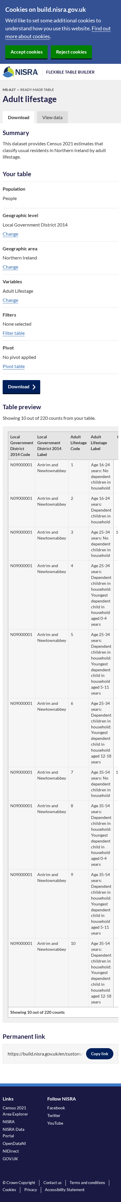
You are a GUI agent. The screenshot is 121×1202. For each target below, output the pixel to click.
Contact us (52, 1182)
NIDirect (11, 1150)
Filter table (14, 333)
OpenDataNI (14, 1143)
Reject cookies (71, 51)
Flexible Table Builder (70, 71)
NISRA (9, 1121)
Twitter (53, 1115)
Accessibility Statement (65, 1189)
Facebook (56, 1107)
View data (52, 117)
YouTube (55, 1123)
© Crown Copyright (19, 1182)
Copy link (99, 1053)
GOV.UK (10, 1158)
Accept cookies (27, 51)
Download (18, 386)
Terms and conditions (87, 1182)
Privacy (30, 1189)
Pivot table (14, 366)
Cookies (9, 1189)
